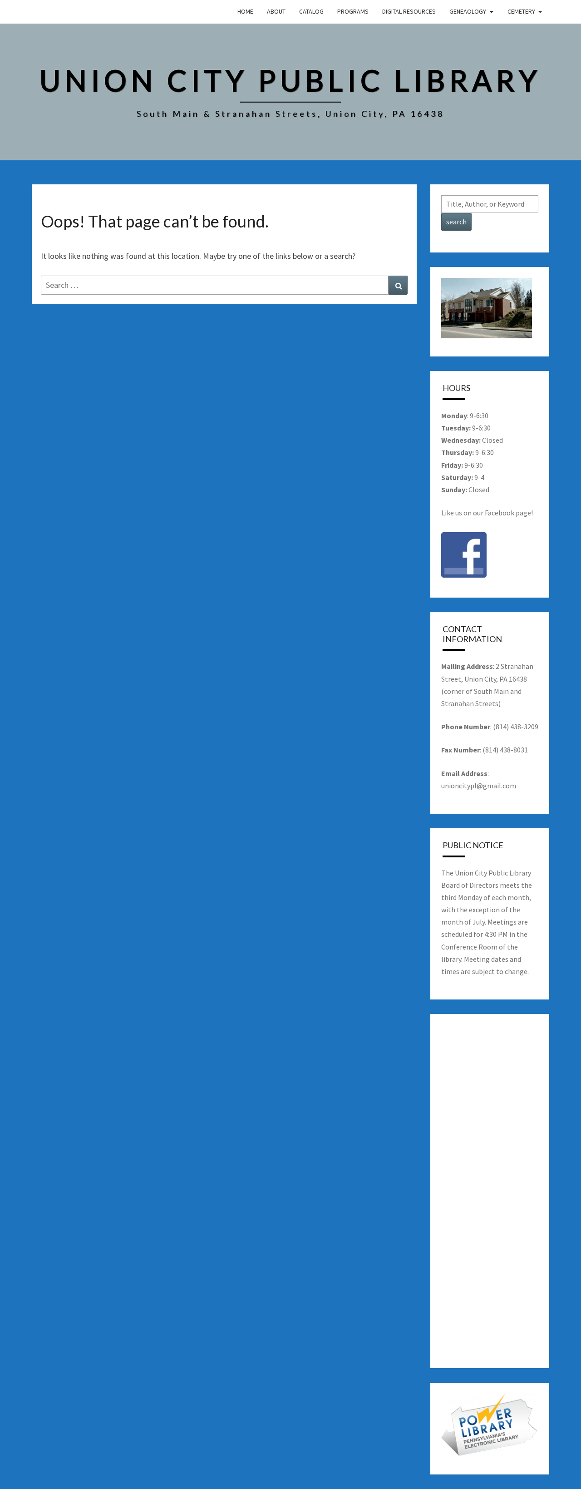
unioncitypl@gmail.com (478, 785)
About (276, 11)
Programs (353, 11)
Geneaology (467, 11)
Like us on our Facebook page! (487, 512)
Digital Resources (409, 11)
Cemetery (521, 11)
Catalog (311, 11)
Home (245, 11)
